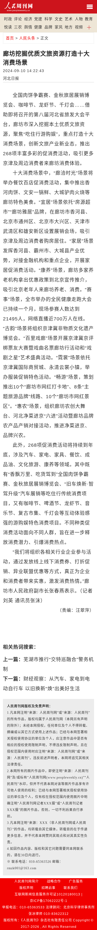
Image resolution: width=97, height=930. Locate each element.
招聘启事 (48, 888)
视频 (79, 27)
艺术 (69, 19)
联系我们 (71, 888)
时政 (8, 19)
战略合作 (54, 881)
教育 (89, 19)
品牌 (48, 27)
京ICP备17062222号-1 (48, 901)
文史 (59, 19)
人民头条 (27, 38)
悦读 (8, 27)
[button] (89, 27)
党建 (38, 19)
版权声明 (26, 888)
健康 (38, 27)
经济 (28, 19)
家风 (59, 27)
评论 (18, 19)
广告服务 (76, 881)
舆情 (28, 27)
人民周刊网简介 (26, 881)
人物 (79, 19)
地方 (69, 27)
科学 (48, 19)
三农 (18, 27)
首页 (10, 38)
